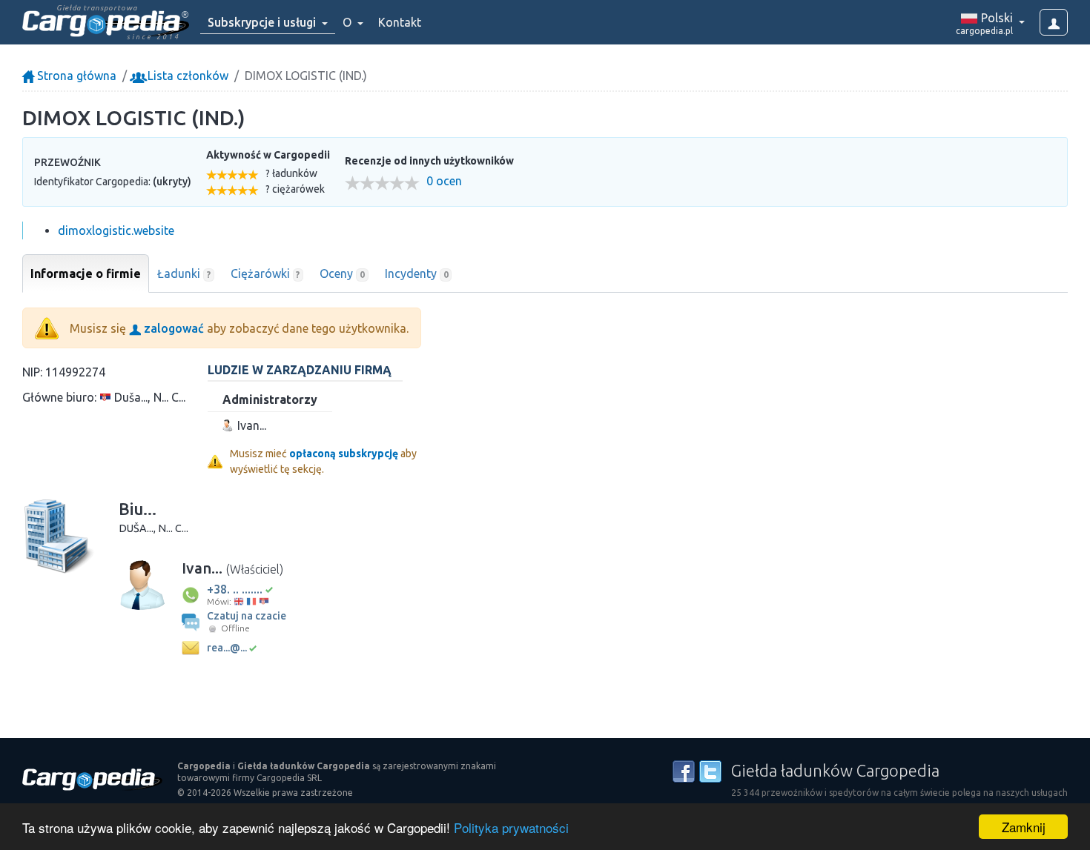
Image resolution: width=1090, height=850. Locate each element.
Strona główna (75, 75)
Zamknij (1024, 826)
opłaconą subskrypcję (343, 453)
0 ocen (444, 181)
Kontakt (399, 22)
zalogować (172, 328)
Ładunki (184, 273)
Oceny (342, 273)
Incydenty (417, 273)
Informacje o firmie (85, 273)
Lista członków (186, 75)
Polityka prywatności (511, 827)
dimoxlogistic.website (116, 230)
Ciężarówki (265, 273)
